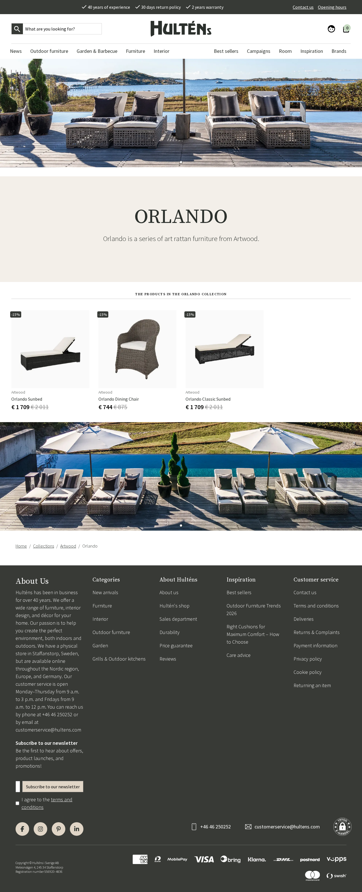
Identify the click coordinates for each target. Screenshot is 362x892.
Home (21, 546)
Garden (100, 645)
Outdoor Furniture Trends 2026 (254, 609)
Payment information (315, 645)
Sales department (178, 619)
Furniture (102, 605)
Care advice (239, 655)
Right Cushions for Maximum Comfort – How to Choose (253, 634)
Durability (170, 632)
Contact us (303, 7)
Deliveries (304, 619)
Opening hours (332, 7)
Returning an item (312, 685)
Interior (100, 619)
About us (169, 592)
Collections (43, 546)
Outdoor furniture (111, 632)
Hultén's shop (174, 605)
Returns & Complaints (317, 632)
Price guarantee (176, 645)
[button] (181, 162)
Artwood (68, 546)
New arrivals (105, 592)
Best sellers (239, 592)
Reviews (168, 659)
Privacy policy (308, 659)
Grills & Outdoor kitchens (119, 659)
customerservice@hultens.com (48, 729)
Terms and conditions (316, 605)
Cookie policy (308, 672)
